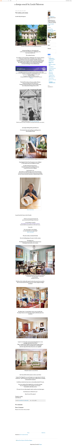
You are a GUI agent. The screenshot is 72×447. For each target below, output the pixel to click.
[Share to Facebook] (35, 400)
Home (28, 432)
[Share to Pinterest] (36, 400)
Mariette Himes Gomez (30, 209)
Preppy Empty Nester (51, 63)
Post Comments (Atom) (24, 434)
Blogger (40, 444)
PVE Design (51, 73)
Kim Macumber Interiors (51, 70)
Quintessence (51, 60)
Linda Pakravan (51, 16)
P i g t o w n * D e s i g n (52, 80)
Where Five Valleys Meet (52, 65)
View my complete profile (51, 25)
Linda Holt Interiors (52, 68)
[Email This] (32, 400)
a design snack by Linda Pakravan (29, 4)
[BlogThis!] (33, 400)
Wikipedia (31, 77)
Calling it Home (51, 75)
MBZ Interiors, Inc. (52, 76)
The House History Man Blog (34, 121)
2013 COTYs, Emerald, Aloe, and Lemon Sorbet (51, 31)
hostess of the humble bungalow (52, 59)
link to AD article (30, 232)
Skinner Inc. (51, 72)
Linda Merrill (51, 66)
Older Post (43, 432)
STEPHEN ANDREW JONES (52, 82)
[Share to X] (34, 400)
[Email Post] (30, 400)
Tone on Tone (51, 78)
